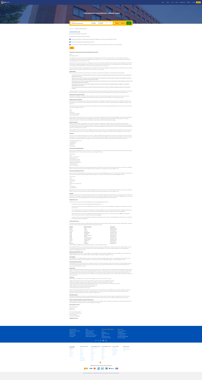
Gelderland (70, 349)
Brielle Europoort (82, 357)
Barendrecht (81, 354)
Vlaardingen (103, 356)
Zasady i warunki (106, 373)
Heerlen (92, 354)
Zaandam (103, 358)
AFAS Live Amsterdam (115, 350)
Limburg (70, 350)
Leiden (92, 357)
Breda (81, 356)
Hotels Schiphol (114, 347)
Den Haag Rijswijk (82, 360)
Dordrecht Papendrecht (94, 347)
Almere (81, 347)
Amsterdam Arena (114, 349)
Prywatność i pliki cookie (98, 373)
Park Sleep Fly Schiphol (126, 347)
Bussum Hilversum (82, 358)
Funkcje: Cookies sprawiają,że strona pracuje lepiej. (79, 33)
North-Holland (71, 353)
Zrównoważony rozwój (106, 336)
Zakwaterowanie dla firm (90, 331)
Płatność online (72, 332)
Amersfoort (81, 349)
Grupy (173, 2)
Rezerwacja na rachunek (90, 333)
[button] (198, 2)
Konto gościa (71, 336)
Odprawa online (72, 333)
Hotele (163, 2)
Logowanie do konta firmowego (91, 335)
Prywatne (116, 23)
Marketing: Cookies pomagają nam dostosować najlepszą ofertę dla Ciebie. (82, 41)
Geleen (92, 350)
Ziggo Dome (113, 354)
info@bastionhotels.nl (122, 333)
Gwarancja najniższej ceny (106, 337)
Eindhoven (92, 349)
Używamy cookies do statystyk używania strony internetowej (80, 36)
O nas (103, 331)
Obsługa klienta (182, 2)
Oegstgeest (103, 349)
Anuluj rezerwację (72, 335)
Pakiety (176, 2)
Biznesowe (122, 23)
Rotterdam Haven (114, 353)
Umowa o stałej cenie (89, 332)
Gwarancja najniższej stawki (114, 373)
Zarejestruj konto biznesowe (91, 336)
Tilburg (102, 353)
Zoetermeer (103, 357)
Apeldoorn (81, 353)
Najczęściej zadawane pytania (74, 331)
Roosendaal (103, 350)
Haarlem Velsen (93, 353)
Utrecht (70, 354)
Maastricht (92, 360)
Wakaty (103, 335)
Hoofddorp (92, 356)
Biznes (168, 2)
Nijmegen (103, 347)
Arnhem (81, 350)
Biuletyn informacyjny (105, 333)
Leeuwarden (92, 358)
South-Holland (71, 356)
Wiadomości (104, 332)
